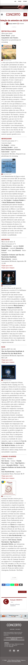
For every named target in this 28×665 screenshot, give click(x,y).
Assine (19, 1)
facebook (4, 585)
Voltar (14, 577)
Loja (15, 1)
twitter (8, 585)
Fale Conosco (17, 629)
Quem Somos (12, 629)
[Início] (13, 15)
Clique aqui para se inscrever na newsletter (14, 638)
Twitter (18, 650)
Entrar (25, 1)
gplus (16, 585)
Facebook (10, 650)
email (12, 585)
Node (15, 27)
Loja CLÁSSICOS (22, 591)
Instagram (14, 650)
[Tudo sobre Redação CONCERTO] (6, 604)
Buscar (25, 14)
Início (13, 27)
